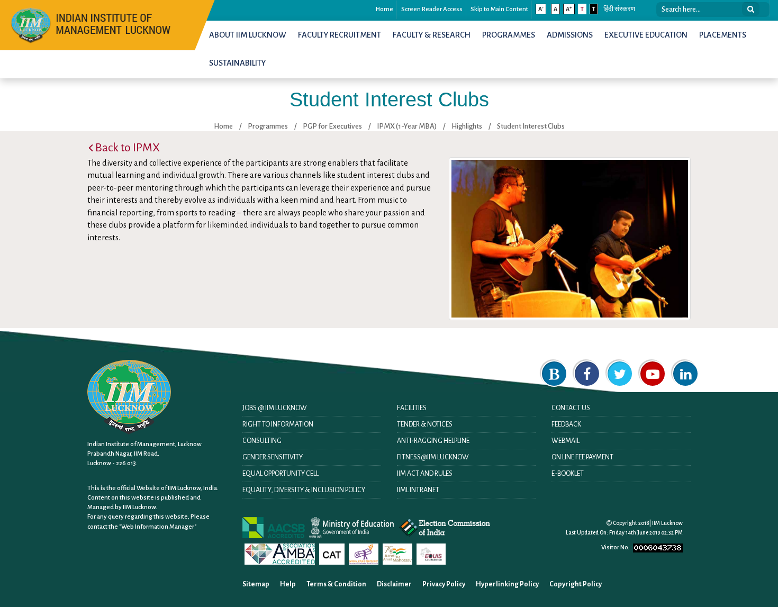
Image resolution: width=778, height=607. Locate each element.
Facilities (412, 408)
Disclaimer (394, 584)
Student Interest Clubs (531, 126)
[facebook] (587, 373)
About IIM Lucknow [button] (247, 35)
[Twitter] (620, 373)
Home (384, 9)
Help (288, 584)
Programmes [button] (508, 35)
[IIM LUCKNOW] (91, 24)
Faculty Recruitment (339, 35)
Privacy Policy (443, 584)
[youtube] (652, 373)
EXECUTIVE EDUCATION (645, 35)
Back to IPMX (127, 147)
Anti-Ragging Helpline (433, 441)
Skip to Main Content (499, 9)
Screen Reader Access (432, 9)
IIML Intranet (418, 490)
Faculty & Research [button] (432, 35)
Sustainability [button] (237, 63)
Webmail (565, 441)
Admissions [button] (570, 35)
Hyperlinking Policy (507, 584)
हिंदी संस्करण (619, 9)
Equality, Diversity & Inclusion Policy (303, 490)
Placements (722, 35)
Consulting (262, 441)
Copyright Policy (575, 584)
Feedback (566, 424)
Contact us (570, 408)
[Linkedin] (685, 373)
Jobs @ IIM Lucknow (274, 408)
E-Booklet (567, 473)
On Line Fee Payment (582, 457)
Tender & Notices (425, 424)
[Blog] (554, 373)
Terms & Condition (336, 584)
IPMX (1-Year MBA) (407, 126)
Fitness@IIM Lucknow (433, 457)
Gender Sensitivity (272, 457)
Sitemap (255, 584)
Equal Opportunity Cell (280, 473)
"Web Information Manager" (157, 526)
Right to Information (277, 424)
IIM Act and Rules (425, 473)
